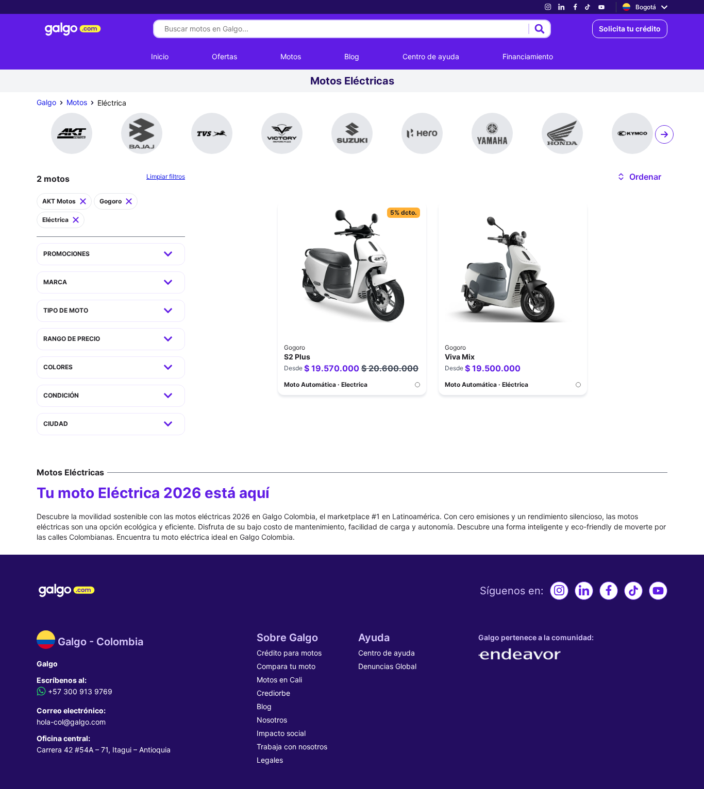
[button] (638, 176)
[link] (548, 7)
